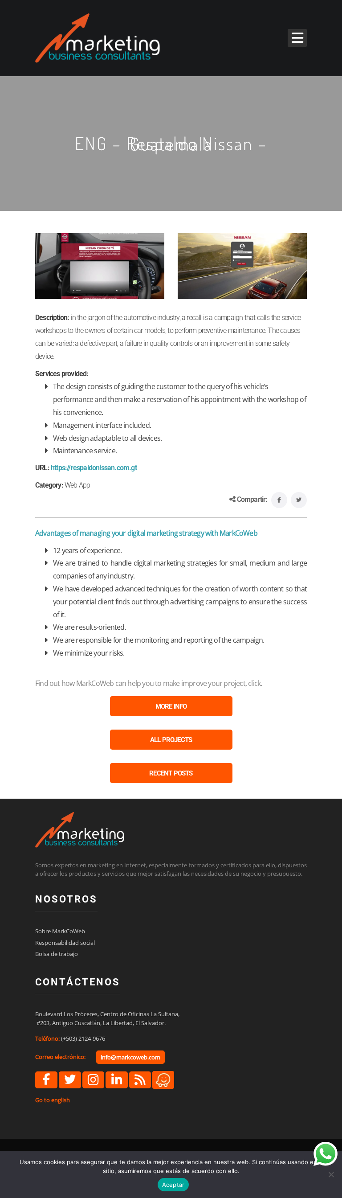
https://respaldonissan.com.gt (94, 468)
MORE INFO (171, 706)
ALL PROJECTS (171, 740)
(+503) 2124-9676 (83, 1038)
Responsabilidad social (65, 943)
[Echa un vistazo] (140, 1080)
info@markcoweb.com (130, 1057)
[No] (330, 1174)
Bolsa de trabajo (56, 954)
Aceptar (173, 1184)
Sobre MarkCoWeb (60, 931)
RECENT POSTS (170, 773)
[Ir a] (46, 1079)
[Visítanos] (163, 1079)
